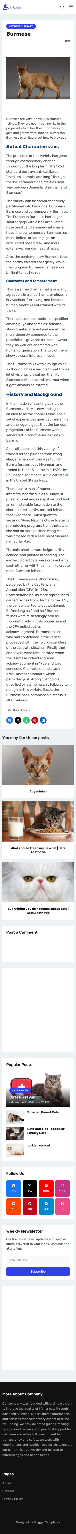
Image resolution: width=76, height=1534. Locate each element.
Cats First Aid (22, 1097)
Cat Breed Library (21, 26)
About (6, 1483)
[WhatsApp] (26, 720)
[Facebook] (9, 720)
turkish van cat (38, 1145)
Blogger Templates (47, 1522)
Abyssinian (38, 791)
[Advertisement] (38, 1010)
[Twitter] (18, 720)
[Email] (43, 720)
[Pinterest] (34, 720)
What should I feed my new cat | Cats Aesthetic (38, 850)
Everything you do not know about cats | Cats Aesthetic (38, 911)
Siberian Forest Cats (43, 1112)
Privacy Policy (12, 1499)
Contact (8, 1491)
